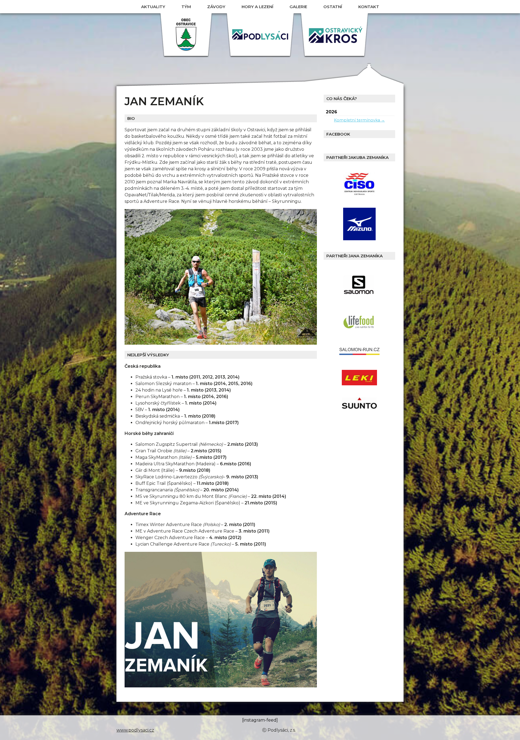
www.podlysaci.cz (135, 730)
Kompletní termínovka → (359, 120)
